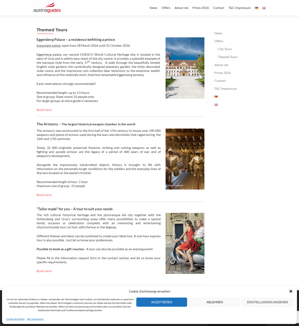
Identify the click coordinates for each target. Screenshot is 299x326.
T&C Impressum (35, 319)
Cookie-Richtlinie (15, 319)
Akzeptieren (161, 302)
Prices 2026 (200, 8)
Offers (166, 8)
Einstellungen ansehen (267, 302)
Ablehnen (214, 302)
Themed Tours (228, 57)
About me (181, 8)
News (153, 8)
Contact (218, 8)
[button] (291, 291)
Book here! (44, 110)
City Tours (225, 49)
